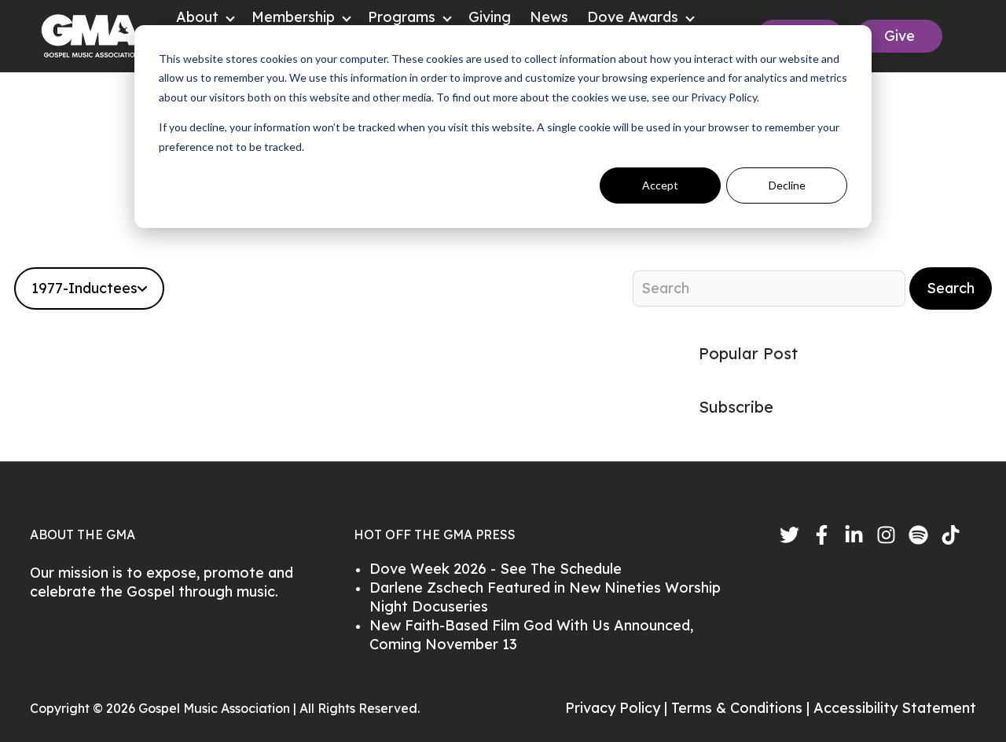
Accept (660, 185)
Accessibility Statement (894, 708)
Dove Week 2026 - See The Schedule (495, 569)
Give (899, 36)
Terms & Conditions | (742, 708)
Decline (787, 185)
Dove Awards (632, 17)
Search (951, 288)
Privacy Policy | (618, 708)
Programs (401, 17)
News (549, 17)
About (197, 17)
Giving (489, 17)
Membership (293, 17)
